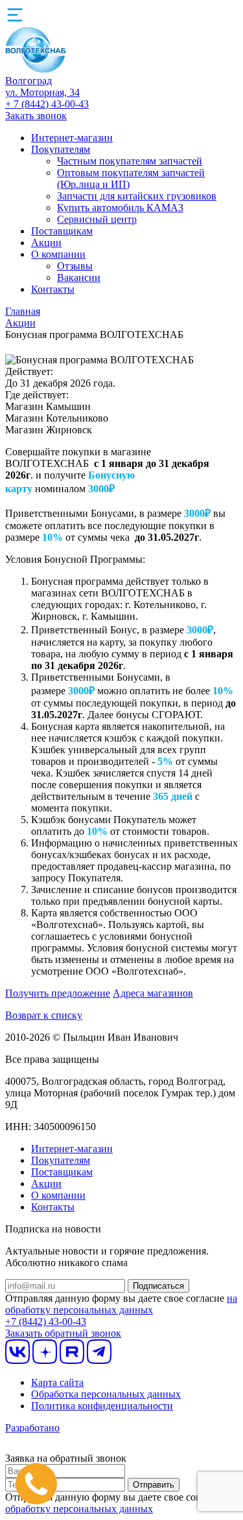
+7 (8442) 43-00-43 (45, 1321)
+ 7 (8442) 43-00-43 (47, 103)
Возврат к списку (43, 1015)
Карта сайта (57, 1382)
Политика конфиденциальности (102, 1405)
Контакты (53, 289)
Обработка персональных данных (106, 1394)
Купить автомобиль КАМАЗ (120, 207)
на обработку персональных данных (121, 1304)
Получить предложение (57, 993)
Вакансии (78, 277)
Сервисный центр (97, 219)
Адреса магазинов (153, 993)
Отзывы (75, 265)
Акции (46, 242)
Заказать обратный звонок (63, 1333)
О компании (58, 254)
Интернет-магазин (72, 137)
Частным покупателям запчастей (129, 160)
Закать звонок (36, 115)
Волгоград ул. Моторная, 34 (42, 86)
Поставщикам (62, 230)
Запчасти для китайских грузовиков (136, 195)
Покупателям (60, 149)
